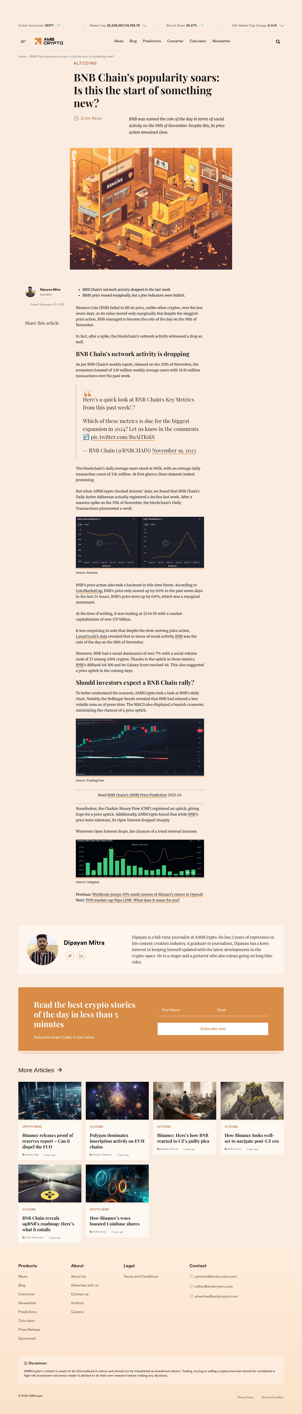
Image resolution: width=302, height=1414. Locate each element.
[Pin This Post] (48, 334)
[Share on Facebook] (29, 334)
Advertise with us (85, 1285)
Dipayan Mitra (50, 289)
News (118, 41)
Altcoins (85, 64)
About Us (78, 1277)
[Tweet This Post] (39, 334)
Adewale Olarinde (169, 1149)
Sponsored (27, 1339)
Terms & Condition (273, 1397)
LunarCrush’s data (91, 636)
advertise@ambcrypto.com (216, 1296)
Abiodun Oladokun (102, 1155)
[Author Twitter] (70, 955)
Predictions (152, 41)
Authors (77, 1303)
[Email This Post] (58, 334)
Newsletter (221, 41)
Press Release (29, 1330)
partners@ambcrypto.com (216, 1277)
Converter (175, 41)
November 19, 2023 (174, 450)
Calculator (198, 41)
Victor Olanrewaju (34, 1238)
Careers (77, 1312)
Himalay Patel (31, 1155)
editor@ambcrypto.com (214, 1287)
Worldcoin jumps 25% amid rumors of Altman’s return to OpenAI (147, 894)
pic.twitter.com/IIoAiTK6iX (123, 436)
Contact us (79, 1294)
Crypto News (32, 1127)
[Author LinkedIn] (81, 955)
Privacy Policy (245, 1397)
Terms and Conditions (141, 1277)
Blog (133, 41)
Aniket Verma (234, 1149)
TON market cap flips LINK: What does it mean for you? (133, 900)
